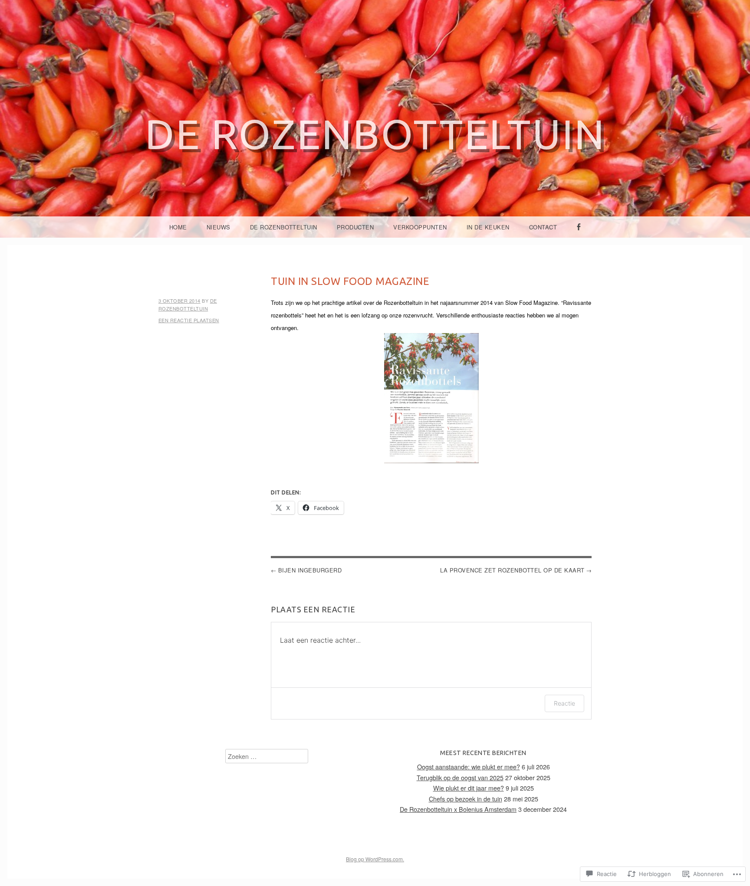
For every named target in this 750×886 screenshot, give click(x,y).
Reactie (564, 703)
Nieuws (218, 227)
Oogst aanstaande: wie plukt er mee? (468, 766)
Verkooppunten (420, 227)
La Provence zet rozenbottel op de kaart (512, 570)
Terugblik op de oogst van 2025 (460, 777)
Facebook (578, 237)
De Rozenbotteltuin (283, 227)
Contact (543, 227)
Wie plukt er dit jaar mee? (468, 787)
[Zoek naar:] (266, 756)
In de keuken (488, 227)
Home (178, 227)
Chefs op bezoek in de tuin (465, 798)
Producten (355, 227)
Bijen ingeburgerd (310, 570)
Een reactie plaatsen (188, 320)
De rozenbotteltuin (375, 134)
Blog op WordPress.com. (375, 859)
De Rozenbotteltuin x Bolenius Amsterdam (458, 809)
